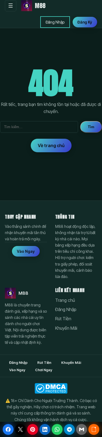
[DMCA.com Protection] (51, 388)
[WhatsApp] (57, 429)
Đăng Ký (85, 22)
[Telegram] (69, 429)
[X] (20, 429)
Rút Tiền (63, 318)
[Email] (81, 429)
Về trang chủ (51, 145)
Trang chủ (65, 300)
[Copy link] (93, 429)
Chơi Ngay (43, 370)
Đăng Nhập (55, 22)
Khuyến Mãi (66, 328)
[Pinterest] (32, 429)
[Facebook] (8, 429)
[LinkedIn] (44, 429)
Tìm (91, 127)
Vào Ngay (26, 251)
